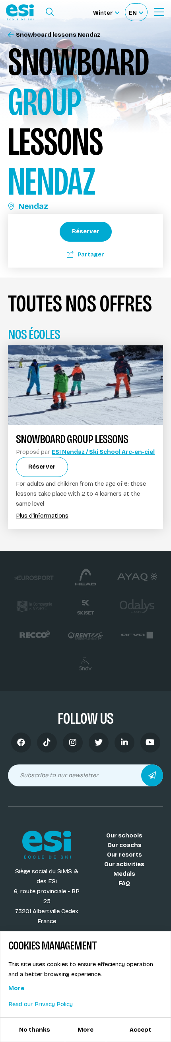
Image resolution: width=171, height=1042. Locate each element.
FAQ (124, 883)
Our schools (124, 835)
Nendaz (33, 206)
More (16, 988)
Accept (140, 1029)
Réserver (85, 231)
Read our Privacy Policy (40, 1004)
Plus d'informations (42, 516)
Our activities (124, 864)
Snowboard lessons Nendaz (58, 35)
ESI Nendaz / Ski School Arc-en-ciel (103, 451)
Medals (124, 873)
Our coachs (124, 845)
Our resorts (124, 854)
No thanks (34, 1029)
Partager (91, 254)
